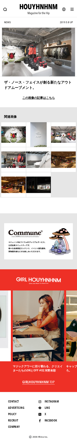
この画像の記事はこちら (38, 97)
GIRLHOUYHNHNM (38, 382)
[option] (38, 331)
